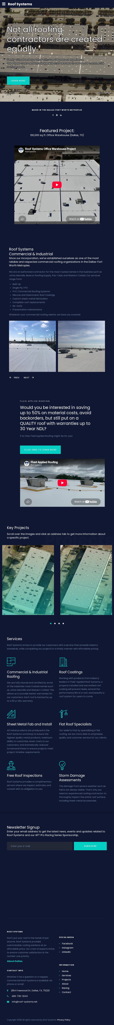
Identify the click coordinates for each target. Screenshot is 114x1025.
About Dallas (14, 961)
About (65, 983)
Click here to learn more (40, 449)
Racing (65, 988)
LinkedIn (66, 952)
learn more (18, 80)
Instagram (67, 947)
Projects (66, 979)
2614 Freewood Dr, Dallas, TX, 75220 (30, 990)
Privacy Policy (63, 1019)
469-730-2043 (20, 996)
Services (66, 975)
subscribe (90, 846)
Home (65, 971)
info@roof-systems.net (24, 1001)
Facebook (67, 943)
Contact (66, 992)
